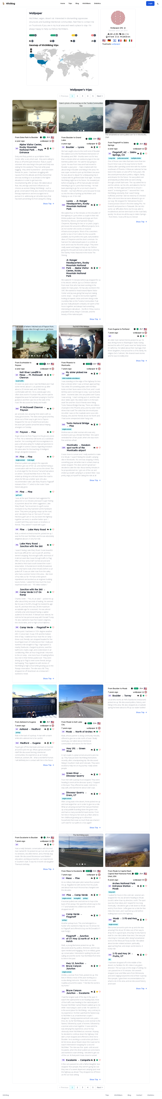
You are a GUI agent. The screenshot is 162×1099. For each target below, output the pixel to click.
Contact (139, 1095)
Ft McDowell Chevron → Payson (33, 408)
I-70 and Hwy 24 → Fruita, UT (123, 954)
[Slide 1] (78, 130)
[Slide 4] (34, 355)
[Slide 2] (81, 130)
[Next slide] (99, 117)
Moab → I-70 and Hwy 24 (125, 919)
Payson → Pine (28, 432)
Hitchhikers (86, 3)
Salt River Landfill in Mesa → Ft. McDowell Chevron (31, 375)
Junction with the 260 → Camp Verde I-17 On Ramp (32, 592)
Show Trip (47, 204)
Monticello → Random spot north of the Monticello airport (78, 448)
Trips (70, 3)
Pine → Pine (26, 456)
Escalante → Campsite (78, 1060)
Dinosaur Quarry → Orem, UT (76, 793)
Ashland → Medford (30, 729)
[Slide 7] (42, 355)
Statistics (97, 3)
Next (99, 96)
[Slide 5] (37, 355)
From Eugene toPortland (118, 329)
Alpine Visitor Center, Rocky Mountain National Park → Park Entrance (31, 148)
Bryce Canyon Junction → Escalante (77, 991)
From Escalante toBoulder (26, 837)
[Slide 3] (83, 130)
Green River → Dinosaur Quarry (75, 774)
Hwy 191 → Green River (75, 749)
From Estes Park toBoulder (26, 137)
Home (62, 3)
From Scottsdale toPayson (23, 363)
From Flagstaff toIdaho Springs (118, 143)
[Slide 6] (40, 355)
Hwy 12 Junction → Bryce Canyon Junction (76, 966)
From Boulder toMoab (117, 688)
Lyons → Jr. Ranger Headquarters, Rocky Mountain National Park (77, 205)
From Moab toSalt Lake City (71, 723)
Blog (77, 3)
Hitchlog (6, 1095)
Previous (64, 96)
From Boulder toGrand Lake (71, 138)
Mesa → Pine (73, 878)
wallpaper (116, 44)
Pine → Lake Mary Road (33, 529)
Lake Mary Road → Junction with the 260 (31, 545)
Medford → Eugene (30, 743)
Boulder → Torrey (121, 695)
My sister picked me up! (76, 373)
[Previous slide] (63, 117)
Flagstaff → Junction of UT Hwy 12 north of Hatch (77, 939)
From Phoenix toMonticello (68, 363)
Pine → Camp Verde (77, 895)
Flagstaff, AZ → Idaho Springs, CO (124, 153)
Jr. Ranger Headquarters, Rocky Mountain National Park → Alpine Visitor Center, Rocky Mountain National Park (77, 268)
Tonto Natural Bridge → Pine (77, 424)
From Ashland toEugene (25, 722)
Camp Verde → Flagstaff (33, 627)
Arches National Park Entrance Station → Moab (123, 886)
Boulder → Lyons (75, 147)
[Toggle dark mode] (158, 3)
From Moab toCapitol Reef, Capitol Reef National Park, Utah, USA (119, 873)
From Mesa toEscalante (71, 871)
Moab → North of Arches (79, 731)
